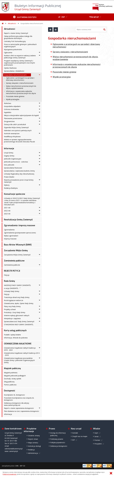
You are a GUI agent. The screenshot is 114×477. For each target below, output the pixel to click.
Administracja (33, 453)
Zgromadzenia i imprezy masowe (19, 225)
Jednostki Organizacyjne (12, 159)
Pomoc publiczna (10, 385)
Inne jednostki (9, 165)
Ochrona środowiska (11, 109)
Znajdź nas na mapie (79, 436)
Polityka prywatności (57, 442)
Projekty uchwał (10, 309)
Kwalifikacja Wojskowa (12, 136)
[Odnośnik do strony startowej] (3, 23)
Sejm (96, 433)
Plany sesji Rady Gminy (12, 306)
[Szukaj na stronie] (104, 29)
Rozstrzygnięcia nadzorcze (13, 300)
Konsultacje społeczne (14, 194)
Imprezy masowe (10, 239)
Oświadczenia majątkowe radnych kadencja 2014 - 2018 (22, 354)
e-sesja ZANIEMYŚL (11, 288)
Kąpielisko (7, 112)
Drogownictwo (9, 121)
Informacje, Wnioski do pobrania (15, 338)
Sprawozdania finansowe (13, 168)
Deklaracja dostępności (58, 446)
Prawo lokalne (9, 177)
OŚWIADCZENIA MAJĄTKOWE (17, 343)
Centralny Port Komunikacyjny (15, 41)
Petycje (6, 275)
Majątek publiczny (12, 368)
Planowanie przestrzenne (13, 118)
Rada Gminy (9, 281)
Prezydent (98, 444)
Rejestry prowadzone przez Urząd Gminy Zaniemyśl (18, 181)
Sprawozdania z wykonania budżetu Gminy (19, 171)
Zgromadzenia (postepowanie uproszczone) (20, 233)
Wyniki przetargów (12, 99)
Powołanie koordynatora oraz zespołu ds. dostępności (19, 399)
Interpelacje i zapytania (12, 318)
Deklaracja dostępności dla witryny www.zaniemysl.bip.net (16, 404)
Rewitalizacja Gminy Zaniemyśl (18, 219)
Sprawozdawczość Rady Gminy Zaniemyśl (19, 321)
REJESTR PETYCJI (12, 271)
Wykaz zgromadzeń (11, 236)
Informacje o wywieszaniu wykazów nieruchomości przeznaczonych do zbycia (21, 92)
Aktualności (12, 23)
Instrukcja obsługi (34, 446)
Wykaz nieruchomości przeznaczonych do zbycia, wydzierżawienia (21, 87)
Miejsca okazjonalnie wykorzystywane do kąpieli (21, 115)
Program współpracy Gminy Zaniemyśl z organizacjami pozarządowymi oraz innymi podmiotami (19, 63)
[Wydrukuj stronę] (50, 29)
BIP (73, 440)
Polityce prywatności (9, 474)
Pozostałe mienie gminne (15, 96)
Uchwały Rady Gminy (11, 291)
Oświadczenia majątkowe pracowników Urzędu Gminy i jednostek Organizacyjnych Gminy (19, 360)
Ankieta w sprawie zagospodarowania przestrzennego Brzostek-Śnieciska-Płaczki (19, 140)
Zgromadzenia (9, 230)
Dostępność (9, 390)
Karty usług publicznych (15, 330)
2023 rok (7, 214)
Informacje (9, 148)
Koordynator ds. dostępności (14, 395)
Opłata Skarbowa (10, 68)
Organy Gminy (9, 156)
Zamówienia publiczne (14, 260)
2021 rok (7, 208)
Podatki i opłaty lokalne (12, 335)
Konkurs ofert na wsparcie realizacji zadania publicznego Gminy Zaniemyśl (20, 56)
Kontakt (75, 433)
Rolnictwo (7, 103)
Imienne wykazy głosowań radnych (16, 315)
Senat (96, 436)
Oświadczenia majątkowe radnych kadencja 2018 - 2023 (20, 349)
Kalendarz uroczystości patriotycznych (18, 130)
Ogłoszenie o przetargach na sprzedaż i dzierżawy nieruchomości (20, 79)
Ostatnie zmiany (34, 436)
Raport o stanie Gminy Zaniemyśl (16, 33)
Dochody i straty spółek (12, 379)
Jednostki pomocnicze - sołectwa (16, 162)
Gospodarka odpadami (12, 106)
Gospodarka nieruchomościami (31, 23)
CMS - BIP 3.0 (20, 466)
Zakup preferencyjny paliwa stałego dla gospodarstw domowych (18, 37)
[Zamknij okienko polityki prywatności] (111, 473)
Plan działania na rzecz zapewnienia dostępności (21, 411)
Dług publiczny (9, 382)
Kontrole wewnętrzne (11, 133)
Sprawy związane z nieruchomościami (19, 83)
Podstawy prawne (56, 439)
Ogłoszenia (8, 52)
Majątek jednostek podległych (15, 376)
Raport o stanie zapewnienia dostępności (19, 408)
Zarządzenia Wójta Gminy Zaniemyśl (17, 255)
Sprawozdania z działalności (14, 71)
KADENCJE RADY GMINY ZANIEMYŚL (17, 285)
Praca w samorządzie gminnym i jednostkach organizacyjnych (20, 45)
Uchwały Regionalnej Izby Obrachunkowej (19, 174)
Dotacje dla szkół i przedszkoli (15, 124)
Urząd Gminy (8, 153)
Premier (97, 440)
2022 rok (7, 211)
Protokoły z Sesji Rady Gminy (14, 312)
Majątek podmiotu (10, 373)
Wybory (6, 185)
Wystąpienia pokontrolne (13, 49)
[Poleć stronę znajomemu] (55, 29)
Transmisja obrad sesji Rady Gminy (16, 297)
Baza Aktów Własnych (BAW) (18, 244)
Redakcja (31, 450)
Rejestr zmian (33, 439)
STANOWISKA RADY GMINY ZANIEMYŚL (18, 324)
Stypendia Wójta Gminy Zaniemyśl (16, 127)
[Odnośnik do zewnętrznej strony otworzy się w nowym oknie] (95, 17)
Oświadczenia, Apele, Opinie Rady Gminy (18, 303)
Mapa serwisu (33, 443)
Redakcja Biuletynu (11, 188)
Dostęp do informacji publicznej (58, 434)
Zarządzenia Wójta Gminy (16, 250)
